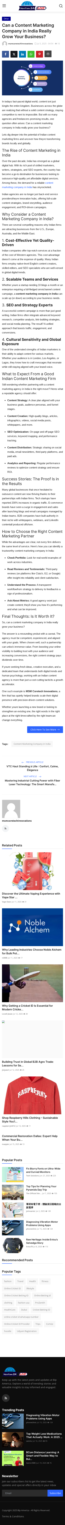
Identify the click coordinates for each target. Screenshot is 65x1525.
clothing (8, 1302)
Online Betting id (42, 1295)
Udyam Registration (27, 1331)
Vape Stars (6, 901)
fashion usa (23, 1302)
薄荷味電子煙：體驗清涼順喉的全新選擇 (43, 1206)
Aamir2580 (31, 1463)
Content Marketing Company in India (32, 743)
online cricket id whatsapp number (21, 1316)
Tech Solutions (32, 1175)
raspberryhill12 (8, 1126)
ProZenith (40, 1302)
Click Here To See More (43, 729)
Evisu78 (29, 1246)
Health (32, 1281)
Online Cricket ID (12, 1288)
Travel (20, 1281)
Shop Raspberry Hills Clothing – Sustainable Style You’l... (30, 1119)
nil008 (4, 957)
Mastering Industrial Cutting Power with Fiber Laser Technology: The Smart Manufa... (32, 782)
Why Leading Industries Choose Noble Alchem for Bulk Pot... (31, 951)
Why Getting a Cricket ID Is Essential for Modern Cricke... (27, 1007)
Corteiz (49, 1323)
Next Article (30, 776)
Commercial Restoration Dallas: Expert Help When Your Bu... (30, 1137)
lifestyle (30, 1288)
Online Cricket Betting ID (16, 1295)
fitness (45, 1281)
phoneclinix (31, 1229)
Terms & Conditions (13, 1516)
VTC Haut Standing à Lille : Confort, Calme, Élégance (32, 768)
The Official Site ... (34, 1193)
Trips (38, 1323)
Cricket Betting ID (41, 1309)
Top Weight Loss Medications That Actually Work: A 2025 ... (44, 1435)
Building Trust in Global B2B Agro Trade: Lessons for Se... (28, 1063)
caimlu (29, 1441)
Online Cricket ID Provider (17, 1323)
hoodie (7, 1331)
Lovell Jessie (7, 1014)
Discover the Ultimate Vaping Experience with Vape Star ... (31, 895)
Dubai (24, 1309)
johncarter (30, 1211)
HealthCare (9, 1309)
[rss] (6, 1398)
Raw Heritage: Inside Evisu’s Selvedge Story (42, 1241)
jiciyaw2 (5, 1070)
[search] (61, 6)
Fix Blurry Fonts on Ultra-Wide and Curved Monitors (43, 1170)
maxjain (5, 1144)
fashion (8, 1281)
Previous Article (35, 762)
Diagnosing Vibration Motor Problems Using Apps (42, 1223)
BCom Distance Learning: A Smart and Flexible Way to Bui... (42, 1456)
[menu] (4, 6)
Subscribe (55, 1493)
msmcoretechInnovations (17, 820)
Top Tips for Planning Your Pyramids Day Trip (41, 1188)
